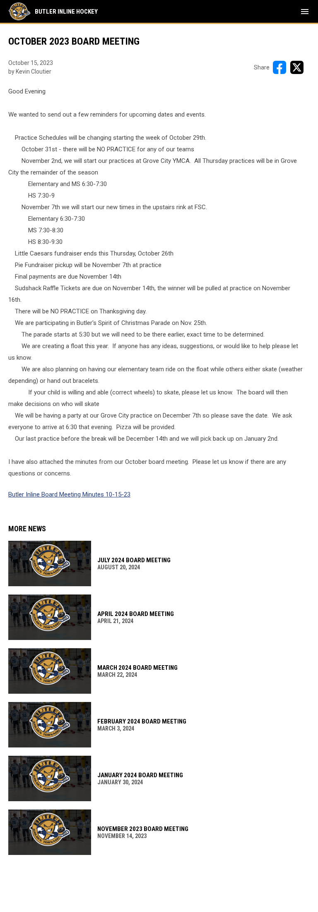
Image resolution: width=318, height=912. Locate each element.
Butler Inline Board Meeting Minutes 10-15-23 (69, 494)
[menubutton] (305, 12)
